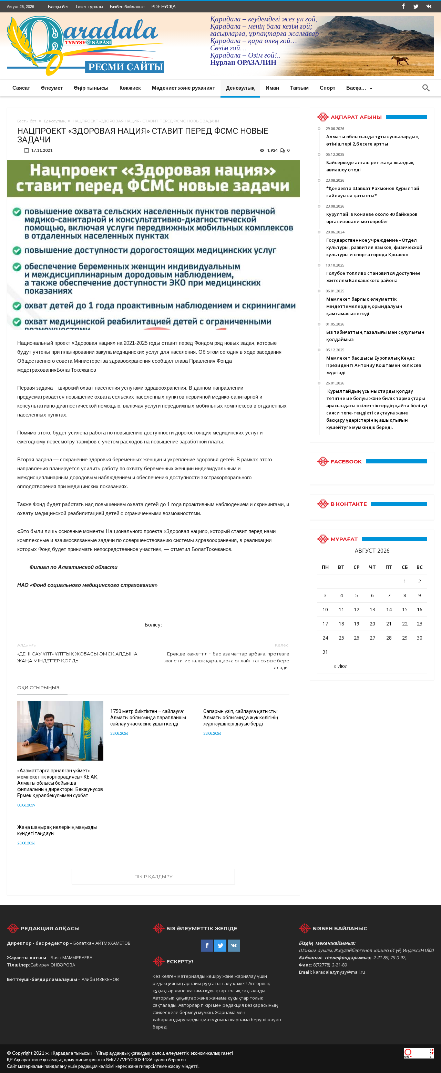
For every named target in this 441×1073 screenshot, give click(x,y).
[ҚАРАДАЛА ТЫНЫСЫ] (85, 16)
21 (389, 623)
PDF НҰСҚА (164, 6)
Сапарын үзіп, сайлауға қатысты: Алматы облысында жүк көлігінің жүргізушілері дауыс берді (240, 717)
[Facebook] (403, 6)
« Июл (341, 666)
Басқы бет (58, 6)
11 (341, 609)
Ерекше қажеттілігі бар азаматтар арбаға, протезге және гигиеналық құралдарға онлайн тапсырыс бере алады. (226, 656)
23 (419, 623)
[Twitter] (415, 6)
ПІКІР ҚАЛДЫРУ (153, 876)
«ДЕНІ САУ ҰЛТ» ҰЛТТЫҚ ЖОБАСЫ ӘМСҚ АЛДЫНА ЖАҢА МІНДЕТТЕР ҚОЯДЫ (77, 652)
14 (389, 609)
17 (325, 623)
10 (325, 609)
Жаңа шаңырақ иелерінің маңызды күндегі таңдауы (57, 830)
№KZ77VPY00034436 (130, 1059)
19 (356, 623)
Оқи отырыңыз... (39, 687)
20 (372, 623)
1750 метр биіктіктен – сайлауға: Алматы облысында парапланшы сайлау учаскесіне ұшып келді (148, 717)
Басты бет (26, 121)
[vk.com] (428, 6)
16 (419, 609)
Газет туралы (89, 6)
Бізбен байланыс (127, 6)
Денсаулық (54, 121)
